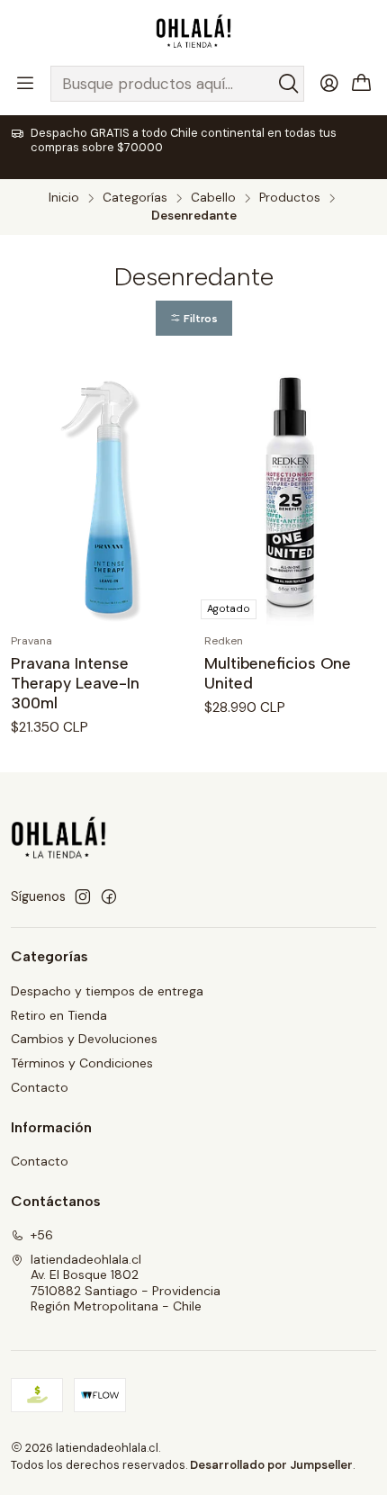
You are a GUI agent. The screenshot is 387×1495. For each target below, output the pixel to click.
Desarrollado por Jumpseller (271, 1464)
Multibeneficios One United (277, 672)
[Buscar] (289, 84)
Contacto (39, 1087)
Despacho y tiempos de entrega (107, 991)
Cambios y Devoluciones (84, 1039)
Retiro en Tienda (59, 1015)
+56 (42, 1235)
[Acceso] (329, 84)
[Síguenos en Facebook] (109, 896)
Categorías (135, 198)
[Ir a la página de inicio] (194, 32)
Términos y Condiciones (82, 1063)
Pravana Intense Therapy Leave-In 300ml (75, 682)
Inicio (64, 198)
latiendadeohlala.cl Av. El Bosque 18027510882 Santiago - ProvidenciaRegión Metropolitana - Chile (125, 1283)
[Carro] (361, 84)
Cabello (213, 198)
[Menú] (25, 84)
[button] (194, 318)
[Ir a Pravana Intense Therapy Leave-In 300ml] (97, 497)
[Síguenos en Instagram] (83, 896)
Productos (289, 198)
